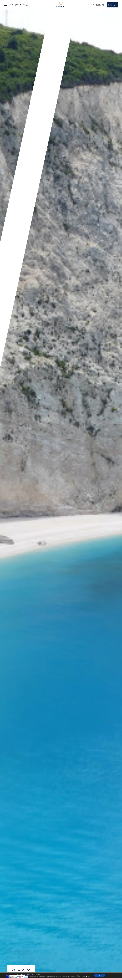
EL (27, 5)
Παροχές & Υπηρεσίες (57, 22)
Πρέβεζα (59, 32)
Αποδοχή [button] (99, 975)
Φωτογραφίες (57, 36)
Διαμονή (62, 19)
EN (24, 5)
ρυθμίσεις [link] (87, 976)
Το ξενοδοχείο (61, 15)
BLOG (60, 39)
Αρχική (65, 12)
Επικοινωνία (56, 42)
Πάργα (61, 29)
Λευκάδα (61, 25)
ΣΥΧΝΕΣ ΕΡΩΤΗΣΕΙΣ (53, 46)
